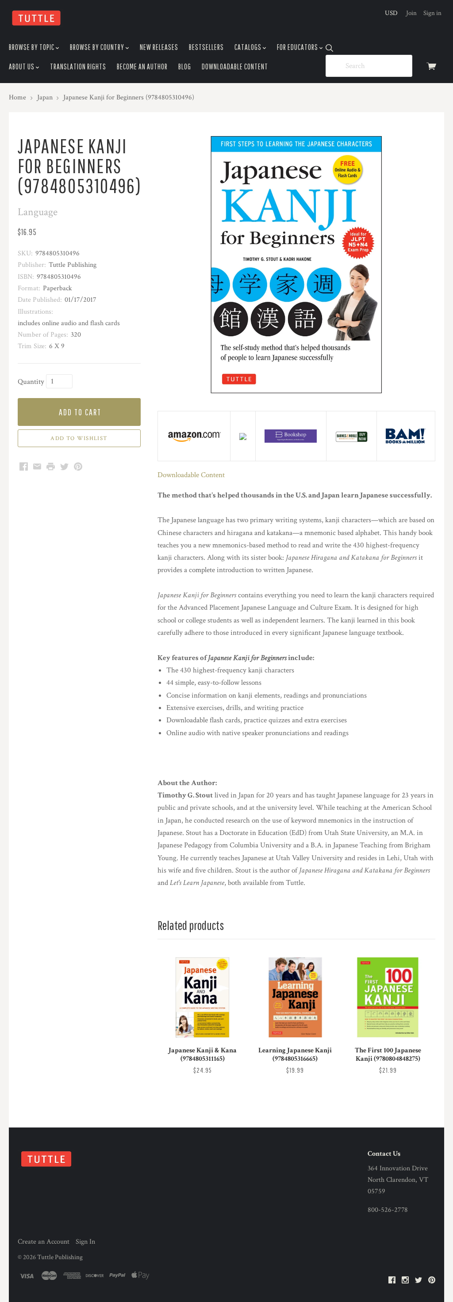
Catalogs (248, 47)
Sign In (85, 1241)
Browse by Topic (32, 47)
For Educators (298, 47)
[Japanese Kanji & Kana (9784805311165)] (202, 997)
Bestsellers (206, 47)
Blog (184, 66)
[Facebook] (391, 1280)
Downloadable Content (235, 66)
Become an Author (142, 66)
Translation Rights (78, 66)
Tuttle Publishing (60, 1257)
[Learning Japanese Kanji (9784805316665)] (295, 997)
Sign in (432, 13)
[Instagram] (405, 1280)
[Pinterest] (431, 1280)
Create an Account (43, 1241)
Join (411, 13)
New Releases (159, 47)
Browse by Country (98, 47)
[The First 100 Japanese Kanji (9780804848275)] (387, 997)
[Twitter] (418, 1280)
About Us (22, 66)
